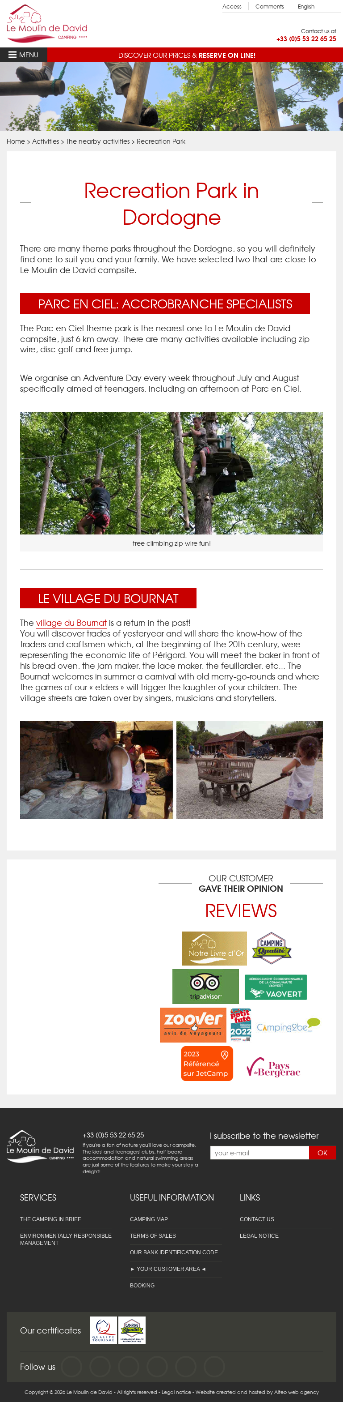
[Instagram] (128, 1366)
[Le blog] (214, 1366)
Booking (142, 1285)
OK (322, 1153)
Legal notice (259, 1236)
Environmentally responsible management (66, 1239)
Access (232, 6)
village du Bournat (71, 622)
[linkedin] (157, 1366)
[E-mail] (186, 1366)
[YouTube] (100, 1366)
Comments (269, 6)
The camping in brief (50, 1219)
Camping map (149, 1219)
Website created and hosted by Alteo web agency (257, 1391)
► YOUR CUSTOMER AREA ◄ (168, 1269)
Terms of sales (153, 1236)
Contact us (257, 1219)
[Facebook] (71, 1366)
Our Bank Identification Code (174, 1252)
